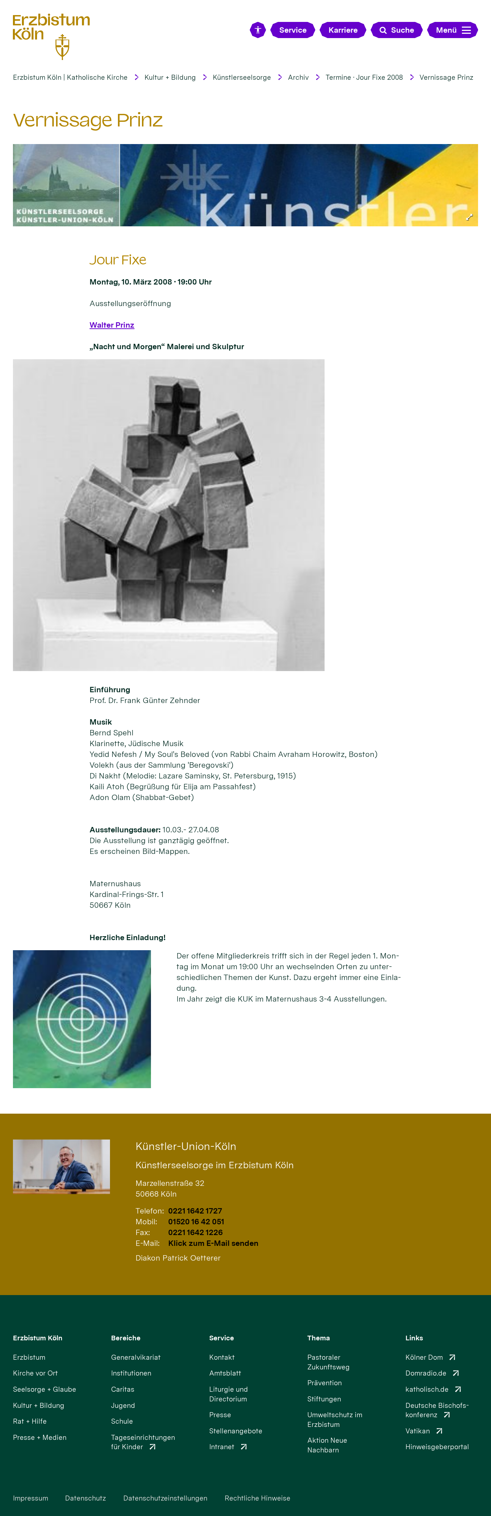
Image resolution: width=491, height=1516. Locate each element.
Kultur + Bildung (170, 77)
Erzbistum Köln (38, 1338)
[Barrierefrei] (258, 30)
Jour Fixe (118, 260)
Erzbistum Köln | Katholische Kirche (70, 77)
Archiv (298, 77)
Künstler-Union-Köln (186, 1146)
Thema (318, 1338)
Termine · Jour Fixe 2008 (364, 77)
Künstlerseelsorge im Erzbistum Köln (215, 1164)
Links (414, 1338)
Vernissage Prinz (446, 77)
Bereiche (126, 1338)
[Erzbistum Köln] (51, 36)
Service (221, 1338)
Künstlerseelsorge (242, 77)
